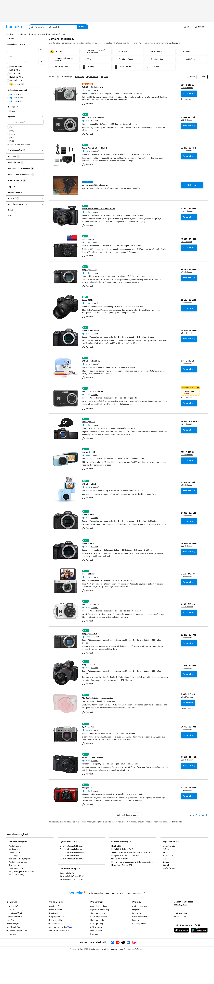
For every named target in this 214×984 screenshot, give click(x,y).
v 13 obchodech (187, 668)
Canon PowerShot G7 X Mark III (94, 148)
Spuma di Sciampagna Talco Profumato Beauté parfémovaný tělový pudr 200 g (132, 852)
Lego (165, 859)
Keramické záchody (16, 865)
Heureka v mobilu (55, 909)
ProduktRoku (137, 913)
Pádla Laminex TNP (16, 868)
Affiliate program (96, 927)
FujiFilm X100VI (88, 239)
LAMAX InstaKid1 (89, 484)
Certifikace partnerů (140, 916)
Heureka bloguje (12, 923)
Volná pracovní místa (14, 916)
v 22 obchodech (187, 455)
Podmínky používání (14, 913)
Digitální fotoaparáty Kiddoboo (72, 852)
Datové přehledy (96, 923)
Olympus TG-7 (88, 788)
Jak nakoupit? (53, 906)
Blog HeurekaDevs (13, 927)
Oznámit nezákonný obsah (16, 930)
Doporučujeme (170, 841)
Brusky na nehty (15, 849)
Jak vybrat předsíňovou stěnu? (72, 876)
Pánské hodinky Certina (18, 862)
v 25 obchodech (187, 485)
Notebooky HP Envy (16, 875)
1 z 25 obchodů (186, 397)
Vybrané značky (67, 841)
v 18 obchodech (187, 363)
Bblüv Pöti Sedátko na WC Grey (123, 849)
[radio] (8, 94)
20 (203, 815)
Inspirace (135, 920)
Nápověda (94, 934)
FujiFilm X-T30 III (88, 727)
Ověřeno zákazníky (139, 906)
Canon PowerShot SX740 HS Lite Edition (98, 209)
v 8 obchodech (186, 242)
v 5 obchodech (186, 150)
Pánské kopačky (15, 846)
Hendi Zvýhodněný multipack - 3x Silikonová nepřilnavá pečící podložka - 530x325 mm (132, 862)
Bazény (165, 852)
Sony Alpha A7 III (88, 664)
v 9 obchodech (186, 333)
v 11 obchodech (187, 88)
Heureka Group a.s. (96, 949)
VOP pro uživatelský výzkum (59, 930)
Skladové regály (15, 852)
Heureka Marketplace (98, 916)
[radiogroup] (25, 98)
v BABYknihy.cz (187, 697)
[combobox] (53, 26)
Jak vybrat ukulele (67, 873)
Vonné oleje (13, 856)
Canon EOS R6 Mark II (90, 330)
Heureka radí (53, 913)
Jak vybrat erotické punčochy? (71, 879)
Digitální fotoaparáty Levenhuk (72, 859)
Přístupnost (11, 934)
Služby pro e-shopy (97, 913)
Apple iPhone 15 (169, 846)
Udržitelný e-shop (139, 923)
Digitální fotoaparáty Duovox (71, 849)
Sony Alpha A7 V (88, 422)
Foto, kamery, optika (32, 34)
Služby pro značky (97, 920)
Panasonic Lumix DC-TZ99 (92, 757)
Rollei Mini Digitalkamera (92, 87)
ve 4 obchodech (187, 211)
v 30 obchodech (187, 607)
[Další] (207, 815)
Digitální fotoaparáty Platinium (71, 846)
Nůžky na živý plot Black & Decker (21, 871)
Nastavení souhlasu (56, 920)
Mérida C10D (116, 846)
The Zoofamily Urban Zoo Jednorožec (97, 698)
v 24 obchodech (187, 576)
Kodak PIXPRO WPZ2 (90, 604)
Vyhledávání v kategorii (17, 44)
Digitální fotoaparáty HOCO (70, 856)
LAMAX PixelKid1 (89, 452)
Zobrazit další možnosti (19, 144)
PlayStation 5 (168, 856)
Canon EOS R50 (88, 514)
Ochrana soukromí (55, 923)
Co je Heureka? (12, 906)
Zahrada (166, 862)
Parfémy (166, 849)
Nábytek (166, 865)
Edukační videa (96, 930)
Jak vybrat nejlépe (69, 868)
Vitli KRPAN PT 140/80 (119, 859)
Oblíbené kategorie (18, 841)
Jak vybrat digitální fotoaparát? (95, 185)
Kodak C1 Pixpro (89, 574)
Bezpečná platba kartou (57, 927)
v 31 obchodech (187, 120)
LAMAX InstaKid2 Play (91, 361)
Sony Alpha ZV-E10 (89, 633)
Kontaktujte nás (180, 904)
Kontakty (10, 909)
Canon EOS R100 (88, 300)
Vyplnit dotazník (180, 916)
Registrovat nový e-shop (99, 909)
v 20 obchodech (187, 760)
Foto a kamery (46, 34)
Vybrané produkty (119, 841)
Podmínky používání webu (134, 949)
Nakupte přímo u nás (56, 916)
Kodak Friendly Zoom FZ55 (93, 117)
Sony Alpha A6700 (89, 269)
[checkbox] (8, 67)
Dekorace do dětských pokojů (20, 859)
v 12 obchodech (187, 546)
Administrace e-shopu (98, 906)
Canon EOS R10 (88, 543)
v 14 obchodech (187, 272)
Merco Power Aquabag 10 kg (122, 865)
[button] (22, 49)
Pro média (10, 920)
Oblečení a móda (169, 868)
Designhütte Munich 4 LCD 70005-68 (125, 856)
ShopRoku (136, 909)
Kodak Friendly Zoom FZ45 (93, 391)
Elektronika (19, 34)
